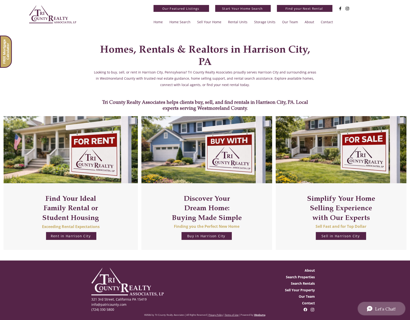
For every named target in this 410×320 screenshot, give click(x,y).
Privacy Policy (216, 314)
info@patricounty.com (108, 304)
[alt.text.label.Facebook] (340, 8)
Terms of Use (232, 314)
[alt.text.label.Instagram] (347, 8)
